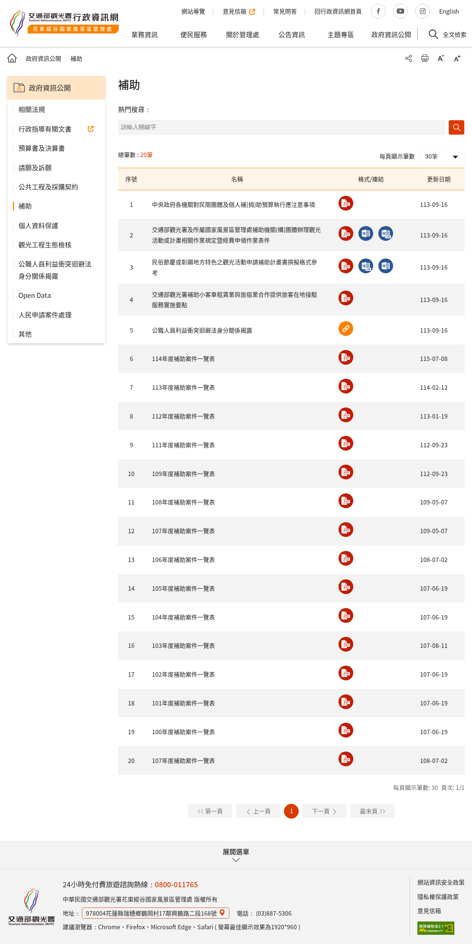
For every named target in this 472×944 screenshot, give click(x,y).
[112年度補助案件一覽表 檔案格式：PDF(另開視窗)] (346, 414)
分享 (408, 58)
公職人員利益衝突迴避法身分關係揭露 (54, 269)
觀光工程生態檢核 (45, 244)
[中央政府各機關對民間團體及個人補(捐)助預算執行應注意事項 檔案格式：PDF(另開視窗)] (346, 203)
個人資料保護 (38, 225)
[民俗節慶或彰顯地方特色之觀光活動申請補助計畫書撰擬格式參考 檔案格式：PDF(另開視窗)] (346, 265)
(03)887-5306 (274, 913)
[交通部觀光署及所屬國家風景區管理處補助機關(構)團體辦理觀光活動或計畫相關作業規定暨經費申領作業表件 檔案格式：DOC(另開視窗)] (365, 233)
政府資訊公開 (391, 34)
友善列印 (424, 58)
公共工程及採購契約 (48, 186)
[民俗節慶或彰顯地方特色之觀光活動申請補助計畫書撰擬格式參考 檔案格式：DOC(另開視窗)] (385, 265)
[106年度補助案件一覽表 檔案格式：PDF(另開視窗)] (346, 558)
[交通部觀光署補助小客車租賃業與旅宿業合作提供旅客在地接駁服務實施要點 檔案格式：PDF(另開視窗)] (346, 298)
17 (131, 674)
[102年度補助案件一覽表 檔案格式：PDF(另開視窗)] (346, 673)
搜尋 (456, 127)
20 (131, 760)
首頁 (12, 58)
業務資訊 (144, 34)
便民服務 (193, 34)
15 (131, 616)
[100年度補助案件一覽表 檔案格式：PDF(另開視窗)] (346, 730)
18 (131, 702)
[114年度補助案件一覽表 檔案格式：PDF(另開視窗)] (346, 357)
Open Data (34, 295)
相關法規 (31, 109)
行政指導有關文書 (45, 128)
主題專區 (340, 34)
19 (131, 731)
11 (131, 501)
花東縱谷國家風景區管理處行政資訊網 (64, 23)
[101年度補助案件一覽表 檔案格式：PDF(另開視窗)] (346, 701)
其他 (25, 334)
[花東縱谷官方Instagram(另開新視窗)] (422, 11)
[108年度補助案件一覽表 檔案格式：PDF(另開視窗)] (346, 500)
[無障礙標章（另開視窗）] (435, 928)
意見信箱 (429, 910)
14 (131, 588)
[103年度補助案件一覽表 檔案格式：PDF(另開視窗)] (346, 644)
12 (131, 530)
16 (131, 645)
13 (131, 559)
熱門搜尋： (134, 109)
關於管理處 (242, 34)
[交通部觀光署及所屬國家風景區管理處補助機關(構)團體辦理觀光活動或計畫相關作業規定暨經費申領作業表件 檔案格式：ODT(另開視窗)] (385, 233)
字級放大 (457, 58)
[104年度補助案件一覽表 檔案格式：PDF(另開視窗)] (346, 615)
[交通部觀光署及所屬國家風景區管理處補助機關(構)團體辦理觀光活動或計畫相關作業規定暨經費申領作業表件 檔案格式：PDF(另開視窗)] (346, 233)
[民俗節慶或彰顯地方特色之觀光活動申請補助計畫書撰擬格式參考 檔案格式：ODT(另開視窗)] (365, 265)
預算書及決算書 (41, 148)
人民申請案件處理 (45, 314)
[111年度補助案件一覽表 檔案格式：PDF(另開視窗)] (346, 443)
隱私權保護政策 (438, 896)
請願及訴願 (35, 167)
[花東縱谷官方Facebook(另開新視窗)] (378, 11)
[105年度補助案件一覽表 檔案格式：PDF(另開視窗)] (346, 586)
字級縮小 (441, 58)
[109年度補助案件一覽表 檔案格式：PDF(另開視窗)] (346, 472)
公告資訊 (291, 34)
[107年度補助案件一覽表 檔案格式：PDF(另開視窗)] (346, 529)
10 (131, 473)
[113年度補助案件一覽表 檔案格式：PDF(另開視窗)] (346, 386)
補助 (25, 206)
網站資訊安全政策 (441, 882)
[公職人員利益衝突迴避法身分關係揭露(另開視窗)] (346, 328)
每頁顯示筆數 (397, 156)
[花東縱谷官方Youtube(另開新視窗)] (400, 11)
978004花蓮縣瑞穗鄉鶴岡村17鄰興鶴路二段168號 (151, 913)
